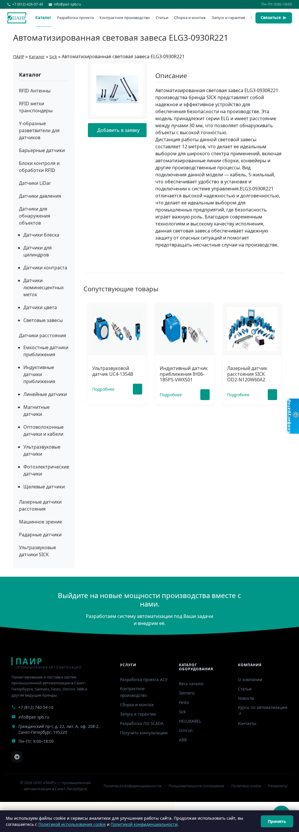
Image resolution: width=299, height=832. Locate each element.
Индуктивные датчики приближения (39, 374)
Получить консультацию (144, 732)
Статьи (162, 17)
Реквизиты (278, 785)
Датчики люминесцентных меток (43, 287)
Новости (246, 698)
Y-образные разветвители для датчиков (39, 130)
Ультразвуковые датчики (41, 450)
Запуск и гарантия (228, 17)
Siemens (186, 693)
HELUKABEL (190, 721)
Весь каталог (191, 683)
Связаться (271, 17)
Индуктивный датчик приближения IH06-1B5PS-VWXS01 (184, 374)
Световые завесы (43, 320)
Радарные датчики (40, 534)
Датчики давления (40, 196)
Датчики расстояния (42, 335)
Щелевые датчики (44, 486)
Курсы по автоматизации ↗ (262, 711)
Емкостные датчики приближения (45, 351)
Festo (184, 702)
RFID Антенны (35, 90)
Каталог (43, 17)
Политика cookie (246, 785)
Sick (182, 711)
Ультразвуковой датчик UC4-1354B (112, 371)
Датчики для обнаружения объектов (34, 216)
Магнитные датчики (36, 410)
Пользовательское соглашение (196, 785)
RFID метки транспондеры (36, 107)
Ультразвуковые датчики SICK (37, 551)
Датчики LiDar (35, 183)
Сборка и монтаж (190, 17)
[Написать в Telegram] (16, 756)
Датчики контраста (45, 267)
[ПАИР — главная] (17, 18)
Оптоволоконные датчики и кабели (43, 430)
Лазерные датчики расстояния (40, 505)
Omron (185, 730)
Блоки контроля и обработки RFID (39, 166)
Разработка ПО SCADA (142, 723)
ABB (183, 740)
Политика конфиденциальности (132, 785)
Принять (277, 821)
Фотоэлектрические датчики (46, 470)
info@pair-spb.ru (33, 717)
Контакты (247, 723)
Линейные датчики (45, 394)
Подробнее (103, 389)
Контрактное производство (125, 17)
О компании (250, 679)
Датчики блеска (41, 235)
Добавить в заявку (118, 130)
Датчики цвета (40, 307)
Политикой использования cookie (72, 824)
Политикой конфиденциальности (144, 824)
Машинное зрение (40, 522)
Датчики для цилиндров (37, 251)
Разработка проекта (75, 17)
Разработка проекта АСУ (144, 679)
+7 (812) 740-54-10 (35, 707)
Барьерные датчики (42, 150)
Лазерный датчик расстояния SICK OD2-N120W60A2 (247, 374)
